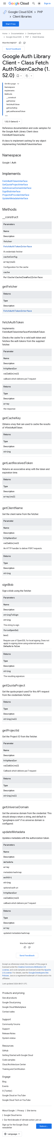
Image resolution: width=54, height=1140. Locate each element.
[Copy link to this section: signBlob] (16, 585)
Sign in (47, 3)
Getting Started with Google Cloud (17, 1055)
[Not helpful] (24, 43)
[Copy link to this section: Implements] (23, 174)
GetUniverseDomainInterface (16, 188)
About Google (8, 1110)
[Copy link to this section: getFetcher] (20, 287)
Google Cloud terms (13, 1115)
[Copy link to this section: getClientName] (26, 508)
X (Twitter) (7, 1091)
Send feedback (13, 49)
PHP (40, 12)
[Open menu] (4, 3)
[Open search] (33, 3)
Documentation (17, 33)
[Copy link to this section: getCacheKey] (23, 418)
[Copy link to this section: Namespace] (24, 155)
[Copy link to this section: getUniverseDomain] (31, 807)
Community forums (11, 1024)
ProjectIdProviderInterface (15, 195)
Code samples (8, 1060)
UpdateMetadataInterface (15, 198)
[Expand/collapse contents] (18, 83)
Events (5, 1086)
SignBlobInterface (11, 191)
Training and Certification (13, 1069)
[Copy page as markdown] (27, 75)
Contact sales (8, 1012)
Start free (11, 24)
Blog (4, 1081)
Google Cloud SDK (20, 12)
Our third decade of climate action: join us (22, 1120)
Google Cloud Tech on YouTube (16, 1100)
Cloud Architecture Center (14, 1064)
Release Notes (8, 1033)
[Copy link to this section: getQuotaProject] (28, 685)
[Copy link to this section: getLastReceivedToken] (36, 463)
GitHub (5, 1050)
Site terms (31, 1110)
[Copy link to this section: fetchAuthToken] (27, 322)
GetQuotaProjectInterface (15, 184)
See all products (9, 998)
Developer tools (34, 33)
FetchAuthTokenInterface (15, 181)
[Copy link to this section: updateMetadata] (28, 832)
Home (4, 33)
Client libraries (22, 16)
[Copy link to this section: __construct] (21, 217)
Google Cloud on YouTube (14, 1095)
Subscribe (45, 1126)
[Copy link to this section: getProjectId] (22, 730)
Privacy (20, 1110)
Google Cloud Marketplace (14, 1007)
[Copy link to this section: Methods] (20, 209)
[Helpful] (20, 43)
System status (9, 1038)
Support (6, 1029)
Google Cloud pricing (11, 1002)
